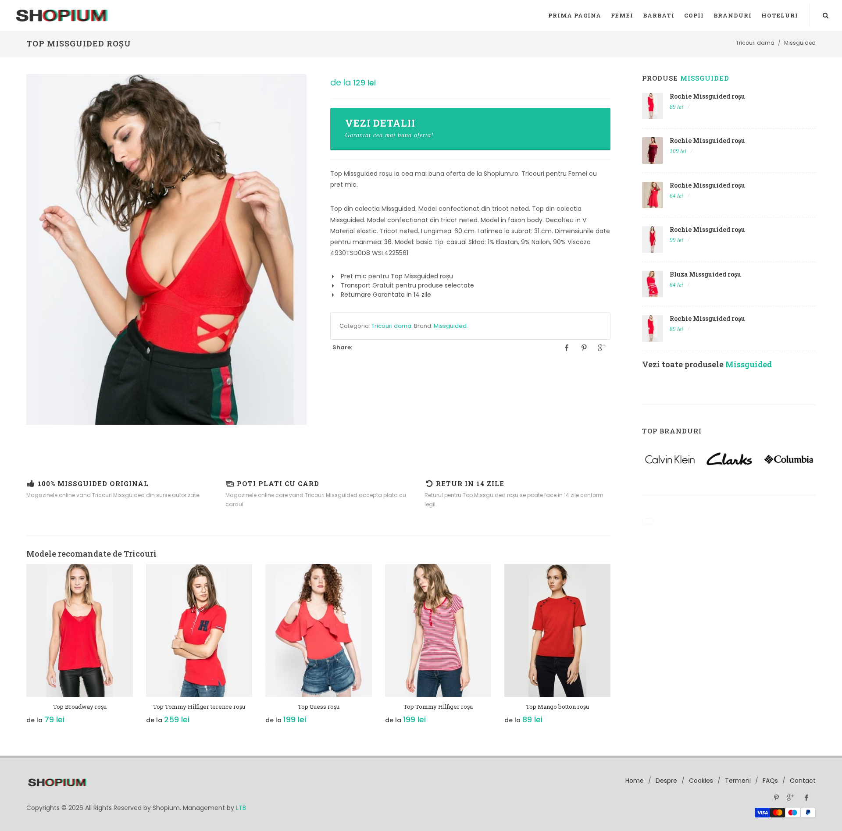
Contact (803, 780)
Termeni (738, 780)
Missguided (450, 326)
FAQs (770, 780)
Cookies (701, 780)
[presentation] (18, 649)
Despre (666, 780)
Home (634, 780)
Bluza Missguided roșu (705, 274)
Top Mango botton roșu (557, 706)
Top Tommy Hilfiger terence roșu (199, 706)
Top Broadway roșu (80, 706)
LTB (241, 807)
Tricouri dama (391, 326)
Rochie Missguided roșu (707, 96)
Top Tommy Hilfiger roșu (438, 706)
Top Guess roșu (318, 706)
